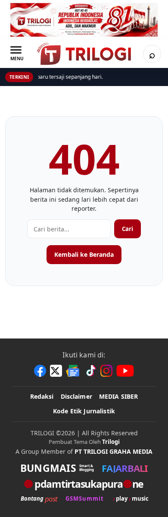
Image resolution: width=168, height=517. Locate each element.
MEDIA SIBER (118, 396)
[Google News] (73, 371)
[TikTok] (90, 371)
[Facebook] (40, 371)
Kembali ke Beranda (84, 254)
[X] (56, 371)
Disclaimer (76, 396)
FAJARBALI (125, 468)
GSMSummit (84, 499)
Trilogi (111, 442)
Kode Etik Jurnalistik (84, 411)
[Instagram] (106, 371)
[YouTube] (125, 371)
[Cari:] (69, 228)
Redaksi (42, 396)
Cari (127, 229)
